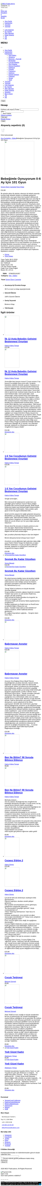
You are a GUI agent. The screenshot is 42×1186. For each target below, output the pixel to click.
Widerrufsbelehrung (11, 1104)
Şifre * (3, 111)
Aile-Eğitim (12, 55)
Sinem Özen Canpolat (8, 187)
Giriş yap (4, 117)
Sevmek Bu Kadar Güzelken (20, 559)
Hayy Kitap (20, 187)
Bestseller (12, 60)
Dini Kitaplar (13, 64)
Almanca (12, 57)
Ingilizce (11, 73)
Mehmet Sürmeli (10, 981)
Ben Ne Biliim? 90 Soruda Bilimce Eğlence (19, 758)
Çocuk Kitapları (14, 62)
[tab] (23, 254)
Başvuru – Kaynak (15, 59)
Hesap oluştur (5, 119)
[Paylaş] (3, 1179)
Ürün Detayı (9, 256)
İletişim (7, 1107)
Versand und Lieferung (12, 1100)
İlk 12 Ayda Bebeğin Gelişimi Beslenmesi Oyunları (21, 340)
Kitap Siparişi (9, 35)
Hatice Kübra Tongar (12, 345)
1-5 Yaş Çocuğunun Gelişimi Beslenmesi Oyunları (20, 457)
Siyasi (11, 78)
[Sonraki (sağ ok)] (3, 1181)
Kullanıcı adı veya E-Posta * (10, 109)
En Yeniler (8, 31)
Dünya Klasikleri (14, 66)
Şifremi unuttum (6, 115)
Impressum (8, 1105)
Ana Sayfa (8, 21)
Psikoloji (12, 76)
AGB (6, 1109)
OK (40, 1184)
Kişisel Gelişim (14, 74)
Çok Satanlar (9, 30)
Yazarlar (7, 25)
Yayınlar (7, 26)
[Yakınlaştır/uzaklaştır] (7, 1179)
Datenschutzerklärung (12, 1102)
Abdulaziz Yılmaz (11, 1056)
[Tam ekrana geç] (5, 1179)
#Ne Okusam (9, 33)
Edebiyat (12, 67)
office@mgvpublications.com (10, 1127)
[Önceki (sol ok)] (1, 1181)
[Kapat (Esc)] (1, 1179)
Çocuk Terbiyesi (14, 977)
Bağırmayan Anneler (16, 644)
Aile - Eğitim (12, 138)
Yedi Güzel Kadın (14, 1052)
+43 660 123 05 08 (7, 1125)
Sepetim (7, 92)
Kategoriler (8, 23)
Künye (7, 254)
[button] (2, 2)
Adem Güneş (9, 864)
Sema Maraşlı (9, 563)
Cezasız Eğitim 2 (14, 860)
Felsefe (11, 69)
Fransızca (12, 71)
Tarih (10, 80)
